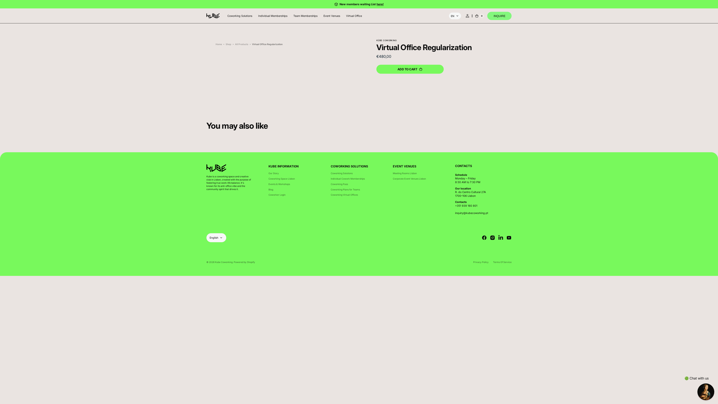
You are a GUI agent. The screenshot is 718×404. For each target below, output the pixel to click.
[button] (467, 16)
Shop (228, 44)
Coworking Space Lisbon (282, 178)
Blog (271, 189)
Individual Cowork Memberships (348, 178)
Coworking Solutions (342, 173)
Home (219, 44)
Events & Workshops (279, 184)
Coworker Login (277, 194)
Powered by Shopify (244, 262)
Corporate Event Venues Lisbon (409, 178)
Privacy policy (481, 262)
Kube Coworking (224, 262)
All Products (241, 44)
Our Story (274, 173)
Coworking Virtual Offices (344, 194)
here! (380, 4)
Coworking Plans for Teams (345, 189)
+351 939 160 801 (466, 205)
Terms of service (502, 262)
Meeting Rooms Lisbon (405, 173)
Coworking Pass (339, 184)
